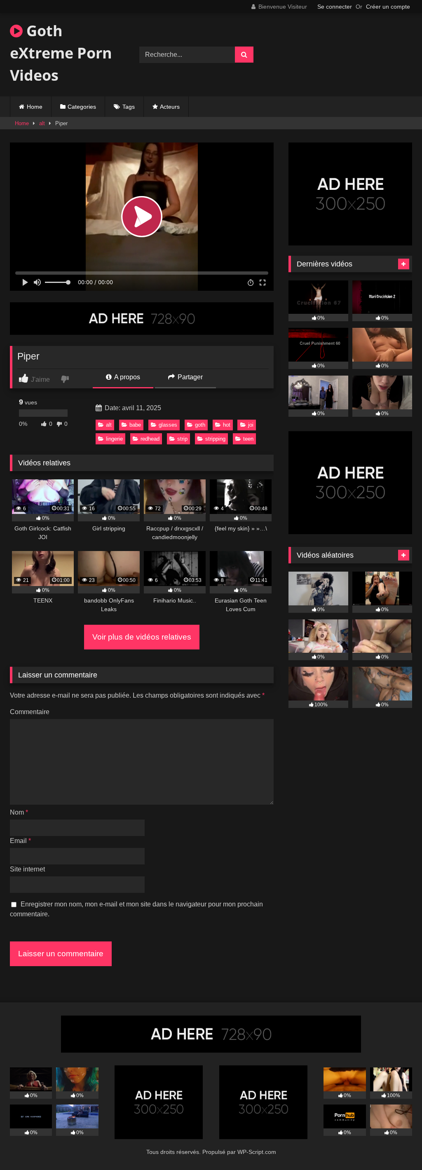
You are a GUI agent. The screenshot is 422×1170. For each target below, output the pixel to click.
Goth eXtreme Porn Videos (61, 53)
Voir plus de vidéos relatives (141, 637)
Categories (82, 106)
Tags (128, 106)
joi (250, 425)
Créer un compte (388, 6)
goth (200, 425)
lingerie (114, 439)
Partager (189, 377)
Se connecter (334, 6)
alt (42, 123)
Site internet (27, 869)
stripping (215, 439)
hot (226, 425)
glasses (168, 425)
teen (248, 439)
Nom (19, 812)
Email (20, 840)
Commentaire (29, 711)
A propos (126, 377)
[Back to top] (396, 1145)
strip (182, 439)
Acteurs (170, 106)
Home (34, 106)
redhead (150, 439)
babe (135, 425)
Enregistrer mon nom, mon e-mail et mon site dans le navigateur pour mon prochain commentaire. (136, 909)
